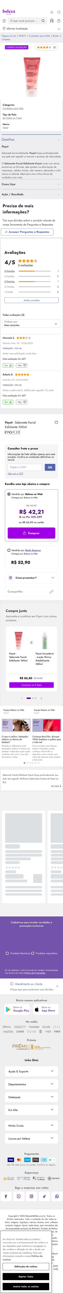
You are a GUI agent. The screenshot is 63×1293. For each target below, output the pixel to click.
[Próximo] (41, 698)
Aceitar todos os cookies (26, 1286)
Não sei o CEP (15, 473)
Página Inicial (9, 36)
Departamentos (17, 1084)
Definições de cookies (26, 1266)
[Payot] (13, 433)
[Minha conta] (51, 12)
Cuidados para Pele (39, 36)
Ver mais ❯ (56, 785)
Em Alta (13, 1110)
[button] (31, 533)
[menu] (4, 20)
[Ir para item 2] (33, 698)
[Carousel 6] (38, 763)
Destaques (14, 1097)
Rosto (56, 36)
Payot (23, 36)
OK (50, 467)
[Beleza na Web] (9, 12)
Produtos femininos (20, 953)
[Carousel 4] (33, 763)
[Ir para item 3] (35, 698)
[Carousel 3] (30, 763)
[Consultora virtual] (51, 20)
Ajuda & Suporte (18, 1071)
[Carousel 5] (36, 763)
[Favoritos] (58, 12)
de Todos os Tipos (12, 118)
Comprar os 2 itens (32, 685)
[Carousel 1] (24, 763)
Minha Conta (15, 1126)
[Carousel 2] (27, 763)
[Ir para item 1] (29, 698)
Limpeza (6, 39)
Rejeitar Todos (26, 1276)
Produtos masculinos (46, 953)
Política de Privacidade (35, 972)
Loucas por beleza (19, 1139)
